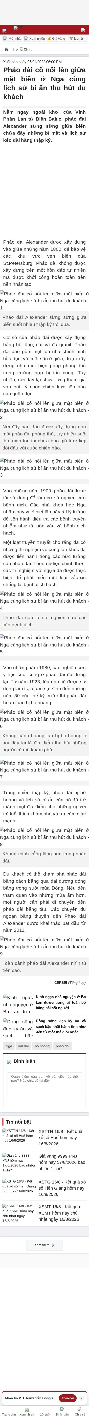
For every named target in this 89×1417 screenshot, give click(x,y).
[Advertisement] (44, 188)
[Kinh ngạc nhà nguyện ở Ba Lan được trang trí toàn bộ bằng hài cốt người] (18, 1003)
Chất (28, 49)
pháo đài (62, 1046)
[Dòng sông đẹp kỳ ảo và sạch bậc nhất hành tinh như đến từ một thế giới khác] (18, 1027)
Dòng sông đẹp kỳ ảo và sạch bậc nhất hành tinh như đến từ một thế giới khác (61, 1026)
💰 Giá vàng (56, 38)
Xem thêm (42, 1245)
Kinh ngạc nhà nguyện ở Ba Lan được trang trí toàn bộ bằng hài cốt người (61, 1002)
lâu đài (23, 1046)
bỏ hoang (42, 1046)
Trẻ (16, 49)
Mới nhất (15, 38)
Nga (9, 1046)
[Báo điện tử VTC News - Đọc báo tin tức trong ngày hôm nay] (30, 30)
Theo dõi (68, 1398)
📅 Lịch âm (77, 38)
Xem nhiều (36, 38)
